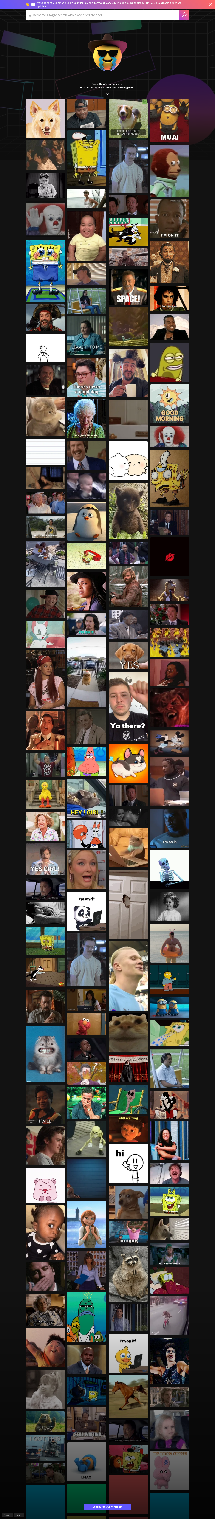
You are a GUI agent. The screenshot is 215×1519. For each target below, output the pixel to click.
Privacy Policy (79, 3)
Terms (19, 1515)
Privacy (7, 1515)
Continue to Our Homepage (107, 1506)
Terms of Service (104, 3)
